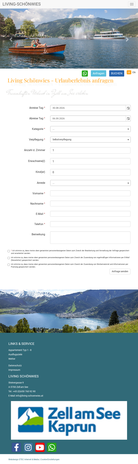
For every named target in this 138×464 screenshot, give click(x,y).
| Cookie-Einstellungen (49, 459)
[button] (128, 108)
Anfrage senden (120, 271)
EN (133, 72)
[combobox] (88, 108)
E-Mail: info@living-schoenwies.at (25, 395)
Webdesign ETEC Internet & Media (23, 459)
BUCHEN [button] (116, 73)
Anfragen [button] (98, 73)
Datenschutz (15, 365)
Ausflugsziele (15, 354)
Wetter (11, 358)
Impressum (14, 370)
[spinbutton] (90, 150)
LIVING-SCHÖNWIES (22, 4)
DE (129, 72)
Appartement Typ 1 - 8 (19, 350)
